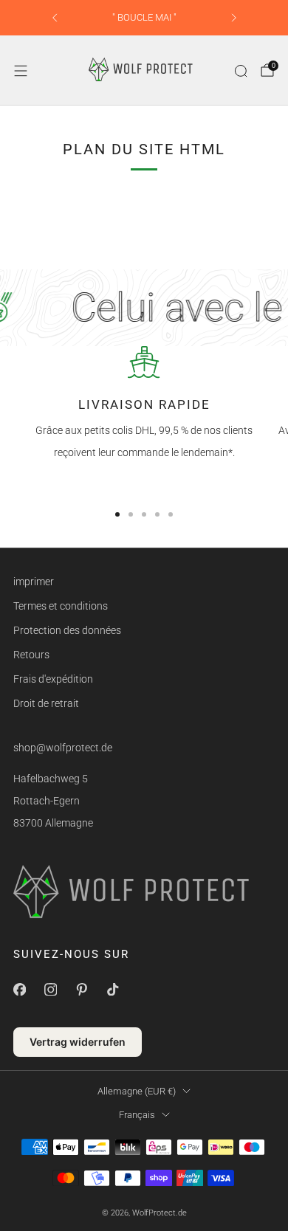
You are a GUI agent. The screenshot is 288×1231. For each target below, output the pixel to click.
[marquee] (144, 307)
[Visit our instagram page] (50, 989)
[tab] (117, 514)
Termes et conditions (60, 606)
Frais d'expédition (53, 679)
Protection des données (67, 630)
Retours (31, 655)
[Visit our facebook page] (19, 989)
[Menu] (20, 70)
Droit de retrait (46, 703)
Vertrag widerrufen (78, 1041)
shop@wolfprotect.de (62, 748)
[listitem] (144, 17)
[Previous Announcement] (55, 18)
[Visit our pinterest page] (81, 989)
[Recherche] (240, 70)
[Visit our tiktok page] (112, 989)
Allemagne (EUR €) (136, 1091)
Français (137, 1114)
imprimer (33, 581)
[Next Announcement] (234, 18)
